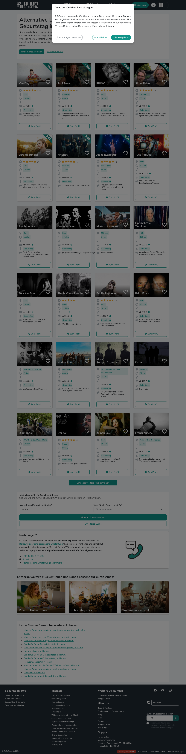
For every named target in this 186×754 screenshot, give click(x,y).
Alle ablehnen (101, 37)
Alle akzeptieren (121, 37)
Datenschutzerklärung (103, 26)
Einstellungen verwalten (69, 37)
